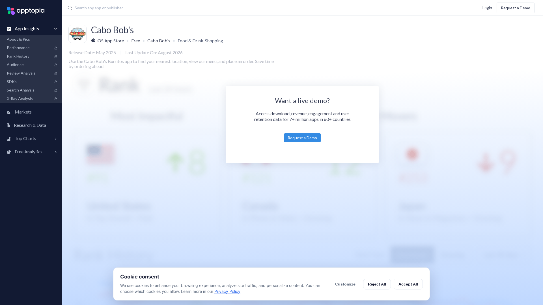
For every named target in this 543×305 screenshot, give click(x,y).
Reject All (377, 284)
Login (487, 7)
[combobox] (219, 8)
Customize (345, 284)
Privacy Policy (227, 291)
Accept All (408, 284)
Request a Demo (515, 7)
